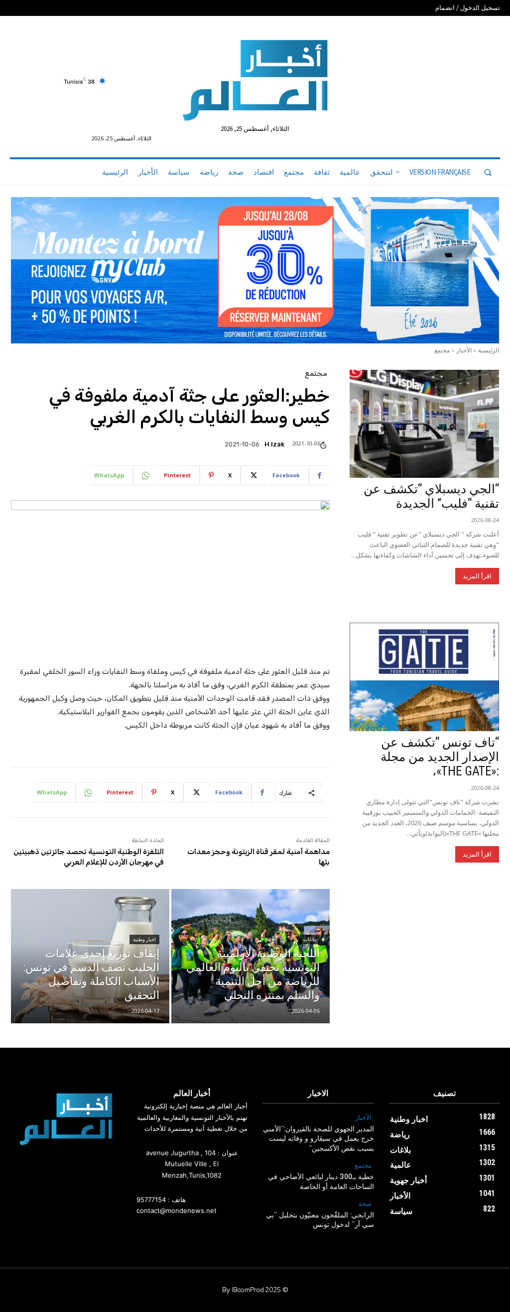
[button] (487, 172)
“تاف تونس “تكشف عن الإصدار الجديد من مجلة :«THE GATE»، (440, 756)
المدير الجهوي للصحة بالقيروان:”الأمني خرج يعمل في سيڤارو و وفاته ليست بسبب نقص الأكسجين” (318, 1139)
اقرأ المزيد (477, 576)
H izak (274, 444)
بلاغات (309, 939)
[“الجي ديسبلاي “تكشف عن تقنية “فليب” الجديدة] (424, 424)
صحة (365, 1204)
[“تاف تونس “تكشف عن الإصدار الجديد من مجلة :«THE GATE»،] (424, 677)
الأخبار (464, 350)
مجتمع (442, 350)
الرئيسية (488, 350)
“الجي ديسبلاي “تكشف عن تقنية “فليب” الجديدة (431, 496)
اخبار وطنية (144, 939)
